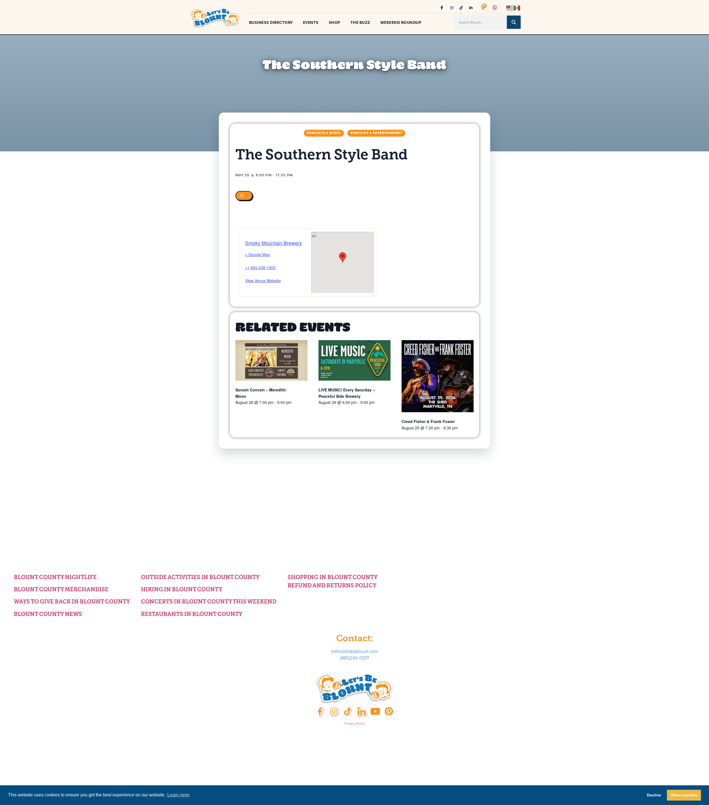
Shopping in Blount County (332, 577)
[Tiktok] (461, 7)
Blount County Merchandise (61, 589)
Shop (334, 22)
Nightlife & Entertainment (376, 133)
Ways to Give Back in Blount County (72, 601)
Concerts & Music (324, 133)
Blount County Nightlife (55, 577)
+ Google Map (257, 254)
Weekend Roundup (401, 22)
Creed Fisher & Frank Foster (428, 421)
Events (311, 22)
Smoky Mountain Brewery (273, 242)
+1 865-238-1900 (260, 267)
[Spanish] (517, 7)
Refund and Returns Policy (331, 585)
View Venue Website (263, 280)
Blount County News (48, 614)
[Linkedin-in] (470, 7)
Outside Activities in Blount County (200, 577)
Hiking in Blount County (181, 589)
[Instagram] (451, 7)
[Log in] (494, 7)
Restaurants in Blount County (191, 614)
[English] (509, 7)
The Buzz (360, 22)
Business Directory (271, 22)
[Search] (514, 22)
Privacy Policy (355, 723)
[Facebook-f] (442, 7)
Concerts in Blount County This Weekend (208, 601)
